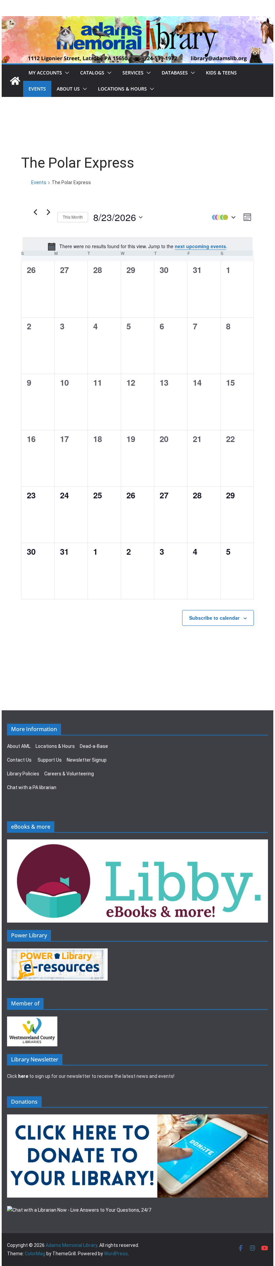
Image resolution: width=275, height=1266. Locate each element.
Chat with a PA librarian (31, 787)
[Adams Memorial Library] (137, 20)
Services (133, 72)
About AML (19, 746)
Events (37, 89)
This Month (73, 217)
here (23, 1076)
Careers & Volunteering (69, 773)
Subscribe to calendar (214, 617)
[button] (65, 72)
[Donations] (137, 1118)
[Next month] (48, 212)
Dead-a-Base (94, 746)
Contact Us (19, 760)
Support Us (50, 760)
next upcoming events (200, 246)
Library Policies (23, 773)
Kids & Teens (221, 72)
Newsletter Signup (87, 760)
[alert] (137, 246)
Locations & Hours (55, 746)
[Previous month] (35, 212)
